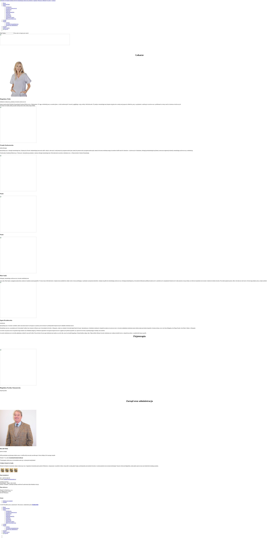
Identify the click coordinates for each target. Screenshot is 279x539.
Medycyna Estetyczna (11, 523)
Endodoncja (8, 513)
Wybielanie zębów (10, 521)
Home (4, 507)
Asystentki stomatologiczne (12, 528)
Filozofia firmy (6, 508)
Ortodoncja (8, 519)
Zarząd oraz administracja (12, 529)
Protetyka (8, 515)
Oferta (4, 509)
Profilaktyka (8, 511)
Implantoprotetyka (10, 516)
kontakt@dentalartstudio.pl (10, 479)
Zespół (4, 525)
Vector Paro (8, 520)
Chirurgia (8, 517)
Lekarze (8, 526)
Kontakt (5, 502)
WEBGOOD (35, 504)
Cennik (4, 524)
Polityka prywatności (8, 501)
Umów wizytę (6, 532)
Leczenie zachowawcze (11, 512)
